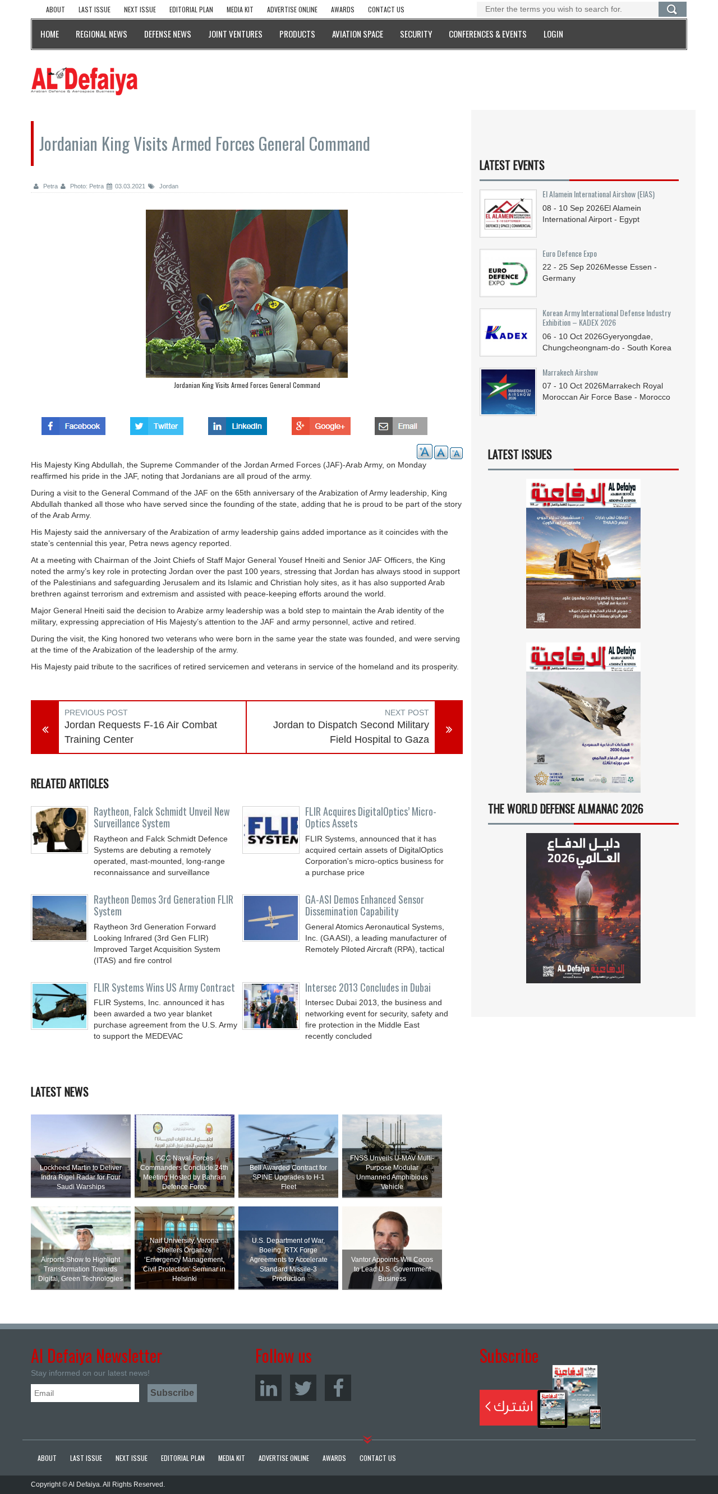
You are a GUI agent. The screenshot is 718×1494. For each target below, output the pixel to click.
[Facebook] (338, 1388)
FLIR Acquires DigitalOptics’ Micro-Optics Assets (370, 817)
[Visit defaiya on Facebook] (73, 422)
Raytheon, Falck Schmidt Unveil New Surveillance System (162, 817)
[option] (247, 302)
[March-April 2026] (583, 558)
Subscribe (540, 1397)
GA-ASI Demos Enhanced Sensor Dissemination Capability (364, 905)
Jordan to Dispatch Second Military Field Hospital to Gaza (351, 732)
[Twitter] (303, 1388)
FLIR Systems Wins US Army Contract (164, 987)
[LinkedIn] (268, 1388)
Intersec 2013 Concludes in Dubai (368, 987)
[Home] (84, 80)
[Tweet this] (156, 422)
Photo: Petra (86, 186)
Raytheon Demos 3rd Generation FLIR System (163, 905)
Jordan (168, 186)
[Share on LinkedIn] (237, 422)
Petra (50, 186)
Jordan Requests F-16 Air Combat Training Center (141, 732)
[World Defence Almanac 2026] (583, 908)
